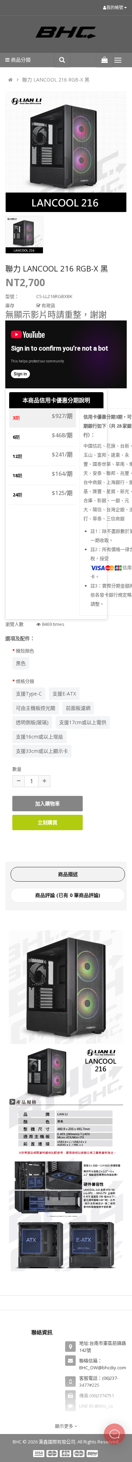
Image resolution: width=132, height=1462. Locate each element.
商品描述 (68, 874)
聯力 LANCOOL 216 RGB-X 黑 (55, 79)
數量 (16, 769)
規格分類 (25, 681)
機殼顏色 (25, 651)
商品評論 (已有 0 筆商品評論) (67, 895)
